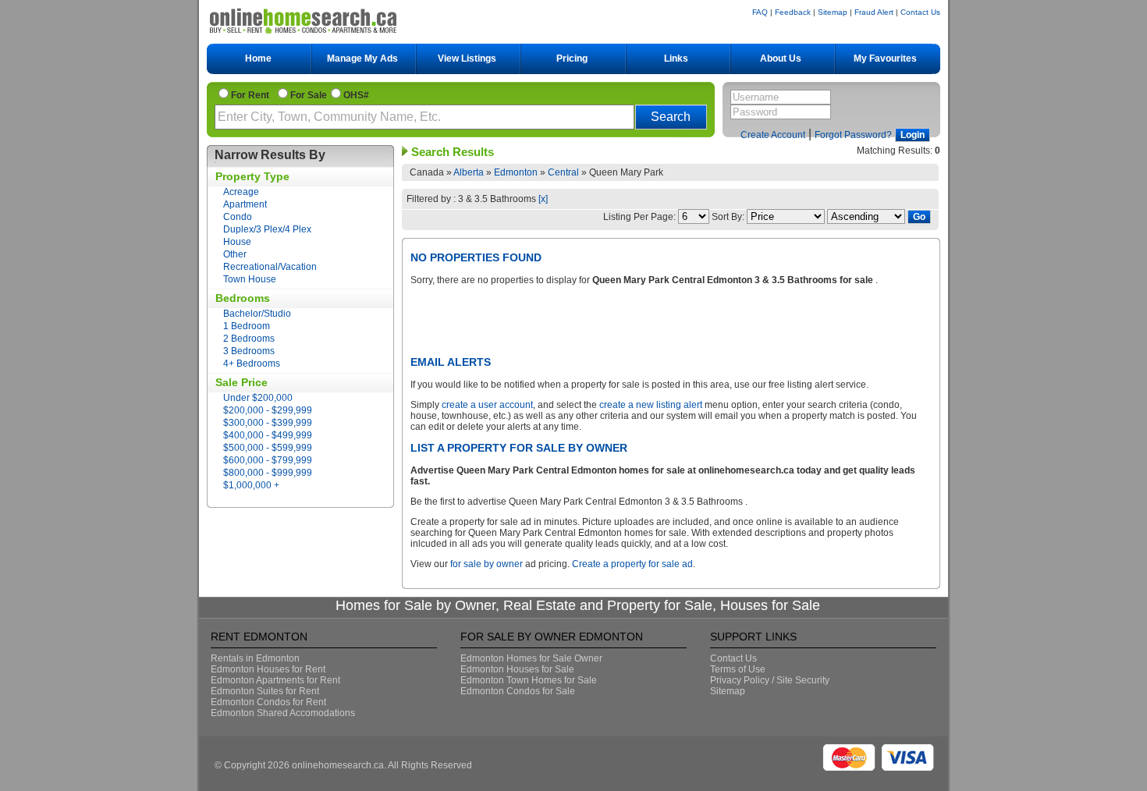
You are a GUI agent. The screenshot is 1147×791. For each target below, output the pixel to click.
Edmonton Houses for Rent (268, 669)
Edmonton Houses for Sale (517, 669)
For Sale (308, 95)
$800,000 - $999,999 (267, 472)
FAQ (760, 12)
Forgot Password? (853, 134)
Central (563, 172)
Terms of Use (737, 669)
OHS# (356, 95)
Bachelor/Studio (257, 313)
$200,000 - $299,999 (267, 410)
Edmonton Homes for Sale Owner (531, 658)
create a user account (487, 404)
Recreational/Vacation (270, 266)
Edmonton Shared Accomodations (283, 713)
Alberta (468, 172)
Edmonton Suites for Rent (265, 691)
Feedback (793, 12)
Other (235, 254)
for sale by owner (486, 564)
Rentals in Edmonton (255, 658)
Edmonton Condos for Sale (517, 691)
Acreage (241, 191)
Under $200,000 (258, 397)
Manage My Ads (362, 58)
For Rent (252, 95)
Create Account (772, 134)
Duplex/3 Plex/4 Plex (267, 229)
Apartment (245, 204)
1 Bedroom (246, 326)
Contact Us (920, 12)
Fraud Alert (873, 12)
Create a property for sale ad (632, 564)
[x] (543, 198)
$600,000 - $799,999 (267, 460)
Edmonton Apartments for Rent (275, 680)
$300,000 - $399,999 (267, 422)
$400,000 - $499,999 (267, 435)
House (237, 241)
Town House (249, 279)
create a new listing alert (650, 404)
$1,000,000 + (251, 485)
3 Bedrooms (249, 351)
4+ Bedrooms (251, 363)
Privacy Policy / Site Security (769, 680)
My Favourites (885, 58)
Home (258, 58)
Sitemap (832, 12)
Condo (237, 216)
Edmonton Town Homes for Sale (528, 680)
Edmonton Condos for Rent (268, 702)
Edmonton (516, 172)
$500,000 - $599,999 (267, 447)
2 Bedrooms (249, 338)
